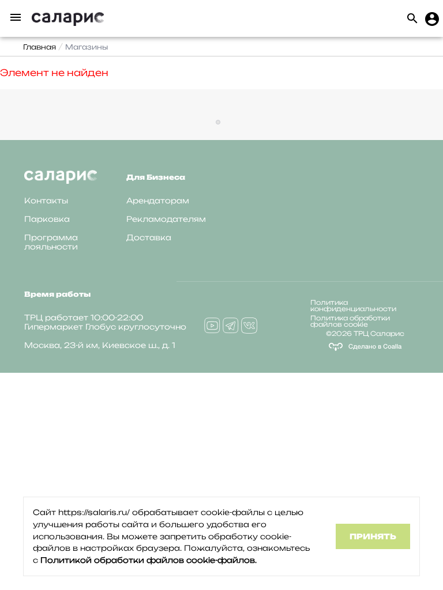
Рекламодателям (166, 219)
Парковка (47, 219)
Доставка (148, 237)
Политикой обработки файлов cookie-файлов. (148, 560)
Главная (39, 47)
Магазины (86, 47)
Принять (373, 536)
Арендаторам (157, 200)
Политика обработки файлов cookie (350, 321)
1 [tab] (218, 122)
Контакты (46, 200)
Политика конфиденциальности (353, 305)
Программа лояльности (51, 242)
